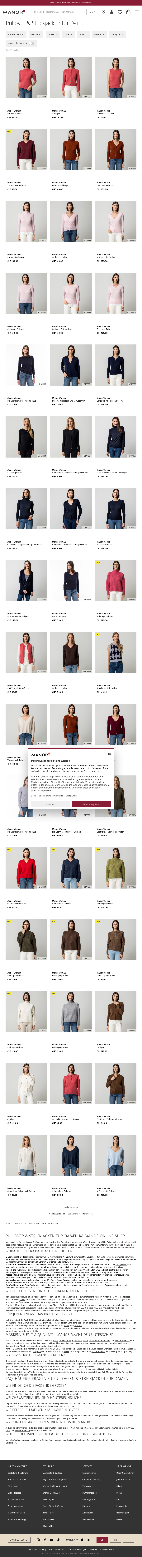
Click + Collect (14, 1486)
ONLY (49, 1280)
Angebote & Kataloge (52, 1473)
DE (91, 12)
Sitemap (42, 1549)
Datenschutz (60, 1549)
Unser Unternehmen (125, 1473)
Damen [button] (17, 1223)
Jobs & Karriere (123, 1479)
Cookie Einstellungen (77, 1549)
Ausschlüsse (87, 1513)
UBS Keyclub (48, 1499)
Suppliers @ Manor (16, 1499)
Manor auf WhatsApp (17, 1519)
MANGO (84, 1308)
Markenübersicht (107, 1549)
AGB (50, 1549)
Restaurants (121, 1506)
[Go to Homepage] (14, 12)
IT (129, 1540)
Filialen (119, 1486)
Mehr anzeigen (71, 1207)
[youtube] (51, 1540)
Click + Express (14, 1493)
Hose (94, 1320)
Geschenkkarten (89, 1473)
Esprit (55, 1340)
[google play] (89, 1540)
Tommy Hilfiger (66, 1340)
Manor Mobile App (51, 1493)
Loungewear (121, 1264)
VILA (96, 1308)
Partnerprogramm (15, 1506)
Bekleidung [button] (28, 1223)
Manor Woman (63, 1280)
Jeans (8, 1267)
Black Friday (48, 1519)
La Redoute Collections (99, 1340)
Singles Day (48, 1513)
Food (118, 1499)
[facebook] (45, 1540)
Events (119, 1493)
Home (8, 1223)
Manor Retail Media (16, 1513)
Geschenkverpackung (91, 1479)
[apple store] (82, 1540)
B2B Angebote (88, 1499)
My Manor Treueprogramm (55, 1479)
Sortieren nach (14, 34)
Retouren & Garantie (17, 1479)
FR (115, 1540)
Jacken (66, 1326)
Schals (22, 1300)
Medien (119, 1519)
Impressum (32, 1549)
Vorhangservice (89, 1486)
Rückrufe (86, 1506)
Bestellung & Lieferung (18, 1473)
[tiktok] (58, 1540)
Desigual (37, 1351)
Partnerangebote (89, 1493)
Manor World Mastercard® (55, 1486)
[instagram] (38, 1540)
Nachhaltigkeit (122, 1513)
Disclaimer (93, 1549)
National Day (48, 1526)
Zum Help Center (19, 1540)
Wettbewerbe (88, 1519)
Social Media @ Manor (53, 1506)
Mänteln (78, 1326)
